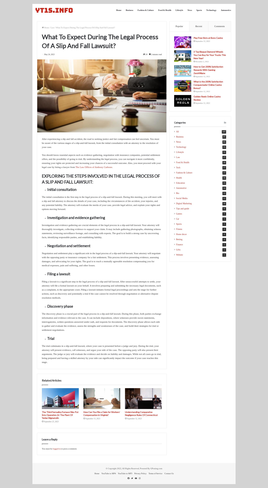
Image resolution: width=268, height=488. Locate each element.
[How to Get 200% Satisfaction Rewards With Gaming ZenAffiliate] (182, 71)
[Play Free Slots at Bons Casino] (182, 42)
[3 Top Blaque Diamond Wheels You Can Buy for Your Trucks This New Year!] (182, 56)
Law (52, 27)
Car (177, 219)
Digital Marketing (184, 203)
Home (118, 10)
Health (179, 178)
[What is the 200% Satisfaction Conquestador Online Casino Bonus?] (182, 86)
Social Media (182, 198)
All (177, 131)
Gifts (178, 250)
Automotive (226, 10)
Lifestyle (179, 10)
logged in (57, 449)
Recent (198, 26)
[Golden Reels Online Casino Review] (182, 101)
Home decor (181, 234)
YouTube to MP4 (108, 473)
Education (180, 183)
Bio (177, 193)
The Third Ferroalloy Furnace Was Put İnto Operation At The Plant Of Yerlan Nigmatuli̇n (60, 415)
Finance (179, 244)
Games (179, 214)
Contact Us (169, 473)
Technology (211, 10)
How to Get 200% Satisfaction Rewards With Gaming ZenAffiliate (208, 69)
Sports (199, 10)
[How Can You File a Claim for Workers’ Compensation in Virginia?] (101, 398)
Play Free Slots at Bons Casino (208, 38)
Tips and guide (182, 208)
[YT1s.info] (54, 10)
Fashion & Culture (146, 10)
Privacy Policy (140, 473)
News (190, 10)
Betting (179, 239)
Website (179, 255)
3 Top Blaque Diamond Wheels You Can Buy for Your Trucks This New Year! (210, 55)
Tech (178, 167)
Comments (219, 26)
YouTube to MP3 (125, 473)
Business (129, 10)
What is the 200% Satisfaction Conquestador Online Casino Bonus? (208, 84)
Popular (179, 26)
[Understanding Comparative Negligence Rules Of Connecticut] (143, 398)
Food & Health (164, 10)
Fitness (179, 229)
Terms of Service (155, 473)
